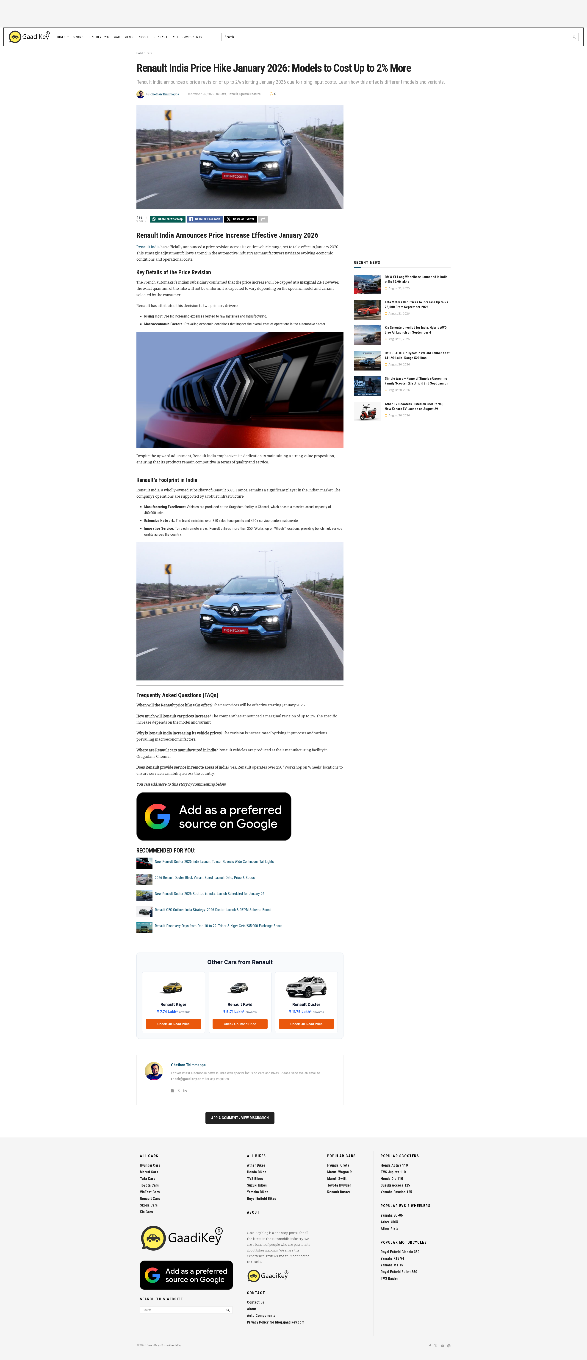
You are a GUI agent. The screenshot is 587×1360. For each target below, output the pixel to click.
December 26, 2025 (200, 94)
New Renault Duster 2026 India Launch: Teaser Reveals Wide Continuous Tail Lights (214, 861)
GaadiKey (153, 1345)
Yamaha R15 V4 (392, 1258)
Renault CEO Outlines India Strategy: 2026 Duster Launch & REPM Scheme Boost (213, 910)
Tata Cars (147, 1178)
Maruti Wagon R (339, 1172)
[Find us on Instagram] (449, 1346)
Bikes (61, 37)
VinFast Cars (150, 1192)
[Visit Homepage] (29, 37)
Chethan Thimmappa (164, 94)
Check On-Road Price (173, 1024)
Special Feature (250, 94)
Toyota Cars (149, 1185)
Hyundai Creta (338, 1165)
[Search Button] (574, 37)
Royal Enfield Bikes (262, 1198)
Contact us (255, 1302)
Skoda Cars (149, 1205)
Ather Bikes (256, 1165)
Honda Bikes (256, 1172)
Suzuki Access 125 (395, 1185)
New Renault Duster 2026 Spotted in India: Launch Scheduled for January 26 (209, 894)
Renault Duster (339, 1192)
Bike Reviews (99, 37)
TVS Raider (389, 1278)
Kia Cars (146, 1212)
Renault (232, 94)
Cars (77, 37)
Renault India (148, 247)
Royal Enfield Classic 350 (400, 1252)
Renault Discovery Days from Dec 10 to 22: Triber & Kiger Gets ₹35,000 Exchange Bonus (218, 926)
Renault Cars (150, 1198)
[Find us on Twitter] (436, 1346)
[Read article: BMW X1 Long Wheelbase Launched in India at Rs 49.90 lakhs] (367, 284)
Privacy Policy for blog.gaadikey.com (275, 1322)
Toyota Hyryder (339, 1185)
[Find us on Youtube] (442, 1346)
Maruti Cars (149, 1172)
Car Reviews (123, 37)
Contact (161, 37)
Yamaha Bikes (258, 1192)
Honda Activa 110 (394, 1165)
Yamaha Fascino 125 (396, 1192)
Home (139, 53)
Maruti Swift (336, 1178)
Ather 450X (389, 1222)
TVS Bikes (255, 1178)
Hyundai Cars (150, 1165)
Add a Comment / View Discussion (240, 1118)
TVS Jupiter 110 (393, 1172)
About (143, 37)
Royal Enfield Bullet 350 (399, 1272)
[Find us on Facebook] (430, 1346)
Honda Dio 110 (392, 1178)
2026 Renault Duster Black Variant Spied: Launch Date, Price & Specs (205, 877)
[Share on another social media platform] (263, 219)
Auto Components (187, 37)
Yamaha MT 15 (392, 1265)
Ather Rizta (390, 1228)
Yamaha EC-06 (392, 1215)
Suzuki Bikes (257, 1185)
